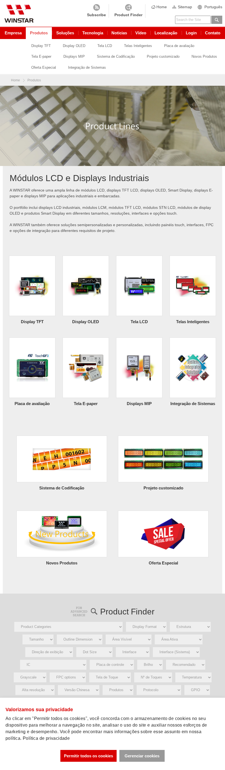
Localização (165, 33)
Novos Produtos (204, 56)
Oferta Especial (43, 67)
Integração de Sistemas (87, 67)
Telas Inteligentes (138, 46)
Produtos (39, 33)
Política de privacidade (46, 738)
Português (213, 7)
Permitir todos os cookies (88, 756)
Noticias (119, 33)
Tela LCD (104, 46)
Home (161, 7)
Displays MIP (74, 56)
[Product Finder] (128, 11)
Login (191, 33)
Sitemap (185, 7)
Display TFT (41, 46)
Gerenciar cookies (142, 756)
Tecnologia (92, 33)
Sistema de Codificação (116, 56)
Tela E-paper (41, 56)
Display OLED (74, 46)
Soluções (65, 33)
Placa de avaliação (179, 46)
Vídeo (140, 33)
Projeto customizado (163, 56)
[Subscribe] (96, 11)
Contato (212, 33)
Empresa (13, 33)
